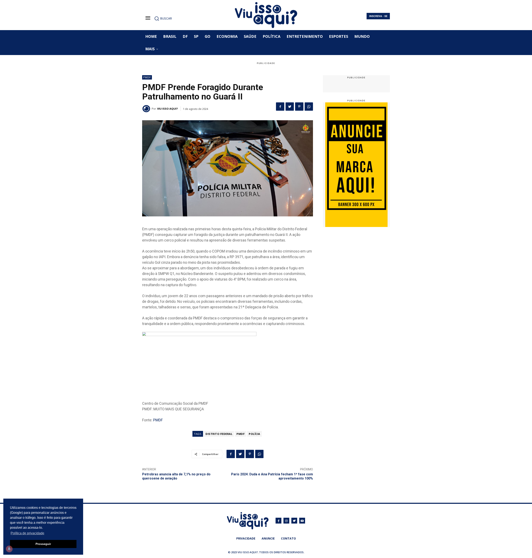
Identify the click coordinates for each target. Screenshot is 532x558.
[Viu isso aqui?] (147, 108)
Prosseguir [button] (43, 544)
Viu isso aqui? (167, 108)
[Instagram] (286, 521)
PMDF (147, 77)
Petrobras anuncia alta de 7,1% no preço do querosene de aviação (176, 476)
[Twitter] (290, 106)
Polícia (254, 434)
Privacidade (245, 538)
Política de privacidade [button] (27, 533)
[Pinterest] (299, 106)
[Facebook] (280, 106)
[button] (163, 18)
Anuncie (268, 538)
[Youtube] (302, 521)
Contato (288, 538)
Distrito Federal (219, 434)
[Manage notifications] (9, 549)
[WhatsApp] (309, 106)
